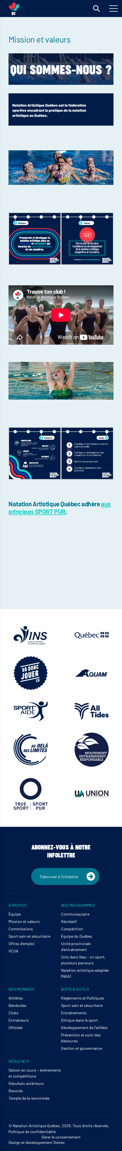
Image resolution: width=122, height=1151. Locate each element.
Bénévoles (17, 1005)
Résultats (19, 1061)
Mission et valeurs (24, 921)
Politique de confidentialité (32, 1131)
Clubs (13, 1012)
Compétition (72, 928)
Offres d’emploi (22, 943)
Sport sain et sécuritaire (29, 936)
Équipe (15, 914)
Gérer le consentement (61, 1137)
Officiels (16, 1027)
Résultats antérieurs (26, 1083)
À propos (17, 905)
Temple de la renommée (29, 1098)
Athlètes (16, 998)
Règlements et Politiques (82, 998)
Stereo (59, 1142)
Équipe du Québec (76, 936)
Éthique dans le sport (79, 1020)
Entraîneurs (19, 1020)
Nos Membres (21, 989)
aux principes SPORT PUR (60, 507)
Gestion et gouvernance (81, 1048)
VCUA (13, 950)
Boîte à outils (75, 989)
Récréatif (69, 921)
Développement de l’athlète (84, 1027)
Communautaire (75, 914)
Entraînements (74, 1012)
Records (16, 1090)
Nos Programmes (78, 905)
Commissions (21, 928)
